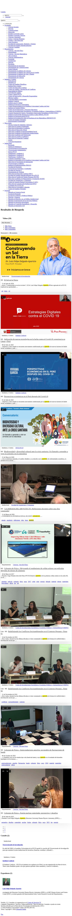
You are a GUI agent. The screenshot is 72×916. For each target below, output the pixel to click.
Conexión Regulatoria (14, 141)
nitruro (59, 581)
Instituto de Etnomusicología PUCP (18, 116)
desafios (11, 822)
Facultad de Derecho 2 (15, 170)
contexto (22, 702)
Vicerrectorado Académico (16, 163)
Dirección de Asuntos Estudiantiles (18, 126)
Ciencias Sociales (13, 27)
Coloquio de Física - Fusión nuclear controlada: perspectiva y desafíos (31, 813)
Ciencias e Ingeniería (14, 37)
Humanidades (12, 52)
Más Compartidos (10, 229)
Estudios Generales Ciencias (16, 35)
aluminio (4, 581)
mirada (4, 520)
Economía (11, 59)
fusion (29, 822)
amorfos (14, 763)
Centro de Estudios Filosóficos (17, 84)
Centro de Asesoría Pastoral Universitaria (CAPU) (23, 182)
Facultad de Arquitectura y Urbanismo (19, 180)
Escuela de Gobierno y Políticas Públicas (20, 195)
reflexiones (17, 520)
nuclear (24, 822)
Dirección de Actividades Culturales (19, 187)
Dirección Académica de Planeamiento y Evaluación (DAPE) (26, 179)
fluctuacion (21, 763)
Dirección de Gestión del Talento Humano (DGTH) (23, 177)
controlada (18, 822)
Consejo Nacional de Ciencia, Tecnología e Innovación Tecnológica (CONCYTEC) (33, 113)
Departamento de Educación (16, 76)
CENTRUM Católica (14, 93)
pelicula (10, 581)
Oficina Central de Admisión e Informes (20, 125)
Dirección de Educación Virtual (17, 130)
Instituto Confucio (13, 101)
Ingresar (7, 17)
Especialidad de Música (15, 91)
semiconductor (6, 765)
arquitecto (9, 520)
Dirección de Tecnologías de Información (20, 162)
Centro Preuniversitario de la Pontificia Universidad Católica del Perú (28, 106)
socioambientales (13, 702)
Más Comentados (10, 227)
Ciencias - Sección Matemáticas (17, 54)
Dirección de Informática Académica (19, 128)
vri (9, 291)
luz (15, 583)
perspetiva (5, 822)
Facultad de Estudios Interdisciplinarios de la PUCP (23, 175)
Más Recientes (6, 222)
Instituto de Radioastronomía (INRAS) (19, 165)
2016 (46, 763)
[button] (3, 12)
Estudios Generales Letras (16, 34)
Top (2, 914)
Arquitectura (12, 61)
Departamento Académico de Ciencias (19, 71)
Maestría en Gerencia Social (16, 192)
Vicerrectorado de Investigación (17, 148)
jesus (26, 520)
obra (22, 520)
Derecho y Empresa (14, 197)
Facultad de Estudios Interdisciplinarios (19, 45)
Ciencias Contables (14, 47)
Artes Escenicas (13, 42)
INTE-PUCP (12, 81)
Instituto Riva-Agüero (14, 86)
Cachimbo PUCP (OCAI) (16, 185)
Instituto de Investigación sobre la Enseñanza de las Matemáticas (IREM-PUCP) (32, 118)
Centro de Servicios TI (34, 902)
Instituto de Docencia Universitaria (18, 104)
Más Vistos (8, 226)
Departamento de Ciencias (16, 77)
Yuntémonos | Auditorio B (16, 155)
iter (52, 822)
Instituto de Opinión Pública (16, 108)
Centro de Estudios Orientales (17, 120)
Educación (11, 32)
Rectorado (11, 145)
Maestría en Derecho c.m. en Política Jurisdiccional (23, 199)
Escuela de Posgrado (14, 194)
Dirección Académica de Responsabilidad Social (22, 131)
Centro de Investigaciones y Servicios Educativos (22, 109)
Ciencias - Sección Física (15, 50)
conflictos (4, 702)
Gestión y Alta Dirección (15, 40)
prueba (10, 140)
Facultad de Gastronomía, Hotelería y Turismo (22, 44)
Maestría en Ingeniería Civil (16, 206)
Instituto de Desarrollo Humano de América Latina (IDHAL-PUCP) (28, 114)
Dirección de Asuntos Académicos (18, 136)
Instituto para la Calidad (15, 103)
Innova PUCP (12, 152)
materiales (65, 581)
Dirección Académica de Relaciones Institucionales (23, 133)
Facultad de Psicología (15, 167)
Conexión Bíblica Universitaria (17, 99)
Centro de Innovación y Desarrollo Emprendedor (22, 96)
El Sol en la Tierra (11, 280)
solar (37, 581)
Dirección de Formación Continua (18, 138)
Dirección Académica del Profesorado (19, 135)
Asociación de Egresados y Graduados (19, 168)
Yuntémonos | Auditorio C (16, 157)
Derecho (10, 29)
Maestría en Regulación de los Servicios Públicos (22, 200)
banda (28, 763)
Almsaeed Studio (21, 909)
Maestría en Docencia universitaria (18, 202)
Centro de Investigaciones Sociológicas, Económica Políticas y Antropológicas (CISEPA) (34, 111)
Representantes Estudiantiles (16, 121)
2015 (48, 822)
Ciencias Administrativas (15, 57)
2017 (29, 581)
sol (2, 291)
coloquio (16, 581)
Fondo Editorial (13, 69)
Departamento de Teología (16, 172)
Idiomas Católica (13, 98)
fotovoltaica (5, 583)
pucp (25, 581)
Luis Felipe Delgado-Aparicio (12, 888)
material (53, 581)
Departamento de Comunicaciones (18, 67)
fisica (21, 581)
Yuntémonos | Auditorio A (16, 153)
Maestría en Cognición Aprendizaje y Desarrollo (22, 204)
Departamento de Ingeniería (16, 66)
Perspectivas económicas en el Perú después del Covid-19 (26, 396)
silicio (11, 583)
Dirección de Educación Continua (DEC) (20, 173)
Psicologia (11, 64)
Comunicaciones (13, 30)
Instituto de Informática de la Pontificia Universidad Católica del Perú (28, 160)
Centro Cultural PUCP (15, 94)
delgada (48, 581)
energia (42, 581)
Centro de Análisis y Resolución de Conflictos (22, 89)
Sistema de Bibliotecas (15, 147)
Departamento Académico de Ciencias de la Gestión (23, 72)
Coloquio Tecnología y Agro (16, 158)
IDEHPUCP (12, 82)
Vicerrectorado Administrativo (17, 150)
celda (33, 581)
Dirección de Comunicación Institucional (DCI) (22, 184)
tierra (5, 291)
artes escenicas (12, 55)
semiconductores (6, 763)
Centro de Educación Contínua (17, 88)
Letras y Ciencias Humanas (16, 39)
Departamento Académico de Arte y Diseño (21, 74)
